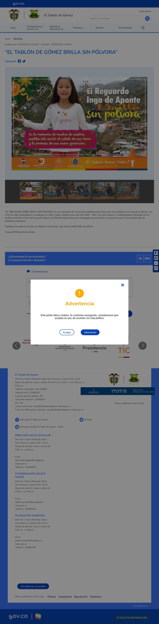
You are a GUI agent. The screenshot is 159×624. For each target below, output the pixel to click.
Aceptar (67, 332)
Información (90, 332)
